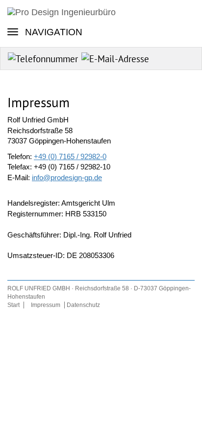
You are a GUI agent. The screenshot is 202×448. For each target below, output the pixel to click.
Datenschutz (83, 305)
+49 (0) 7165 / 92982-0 (70, 156)
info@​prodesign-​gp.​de (67, 177)
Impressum (45, 305)
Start (13, 305)
